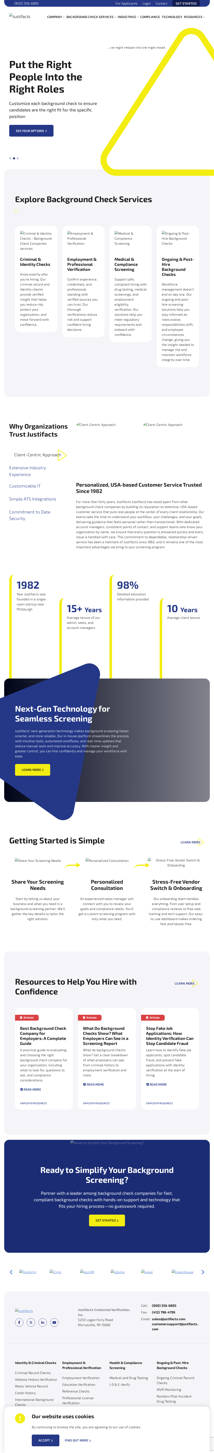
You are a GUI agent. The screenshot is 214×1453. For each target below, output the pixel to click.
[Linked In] (42, 1322)
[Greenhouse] (182, 1272)
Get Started (186, 3)
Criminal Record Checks (33, 1373)
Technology (172, 17)
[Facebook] (19, 1322)
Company (54, 17)
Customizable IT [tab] (25, 485)
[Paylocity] (27, 1272)
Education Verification (78, 1384)
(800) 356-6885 (26, 3)
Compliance (150, 17)
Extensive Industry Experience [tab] (27, 471)
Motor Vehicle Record (31, 1386)
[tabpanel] (140, 485)
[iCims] (55, 1272)
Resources (193, 17)
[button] (64, 16)
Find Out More (76, 1440)
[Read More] (44, 1059)
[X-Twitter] (31, 1322)
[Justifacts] (26, 16)
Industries (127, 17)
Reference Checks (75, 1391)
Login (147, 3)
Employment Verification (80, 1378)
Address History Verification (36, 1379)
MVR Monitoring (169, 1389)
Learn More (31, 770)
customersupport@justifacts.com (175, 1326)
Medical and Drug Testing (129, 1378)
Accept (44, 1440)
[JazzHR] (87, 1272)
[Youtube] (54, 1322)
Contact (161, 3)
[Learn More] (36, 285)
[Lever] (147, 1272)
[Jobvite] (118, 1272)
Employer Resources (33, 1103)
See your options (30, 131)
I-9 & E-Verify (120, 1384)
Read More (32, 1089)
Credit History (25, 1393)
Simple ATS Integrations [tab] (32, 498)
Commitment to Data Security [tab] (29, 515)
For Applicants (127, 3)
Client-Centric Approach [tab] (37, 454)
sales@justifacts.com (168, 1319)
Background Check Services (90, 17)
